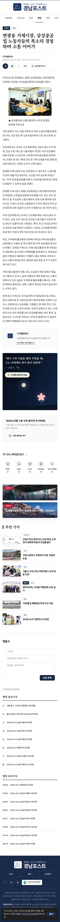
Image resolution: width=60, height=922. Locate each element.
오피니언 (20, 18)
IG (11, 882)
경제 (48, 18)
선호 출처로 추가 (19, 435)
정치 (31, 18)
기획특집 (8, 18)
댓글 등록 (47, 678)
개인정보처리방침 (29, 914)
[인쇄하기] (12, 66)
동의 (51, 914)
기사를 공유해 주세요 (19, 375)
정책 (30, 874)
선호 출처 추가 (40, 66)
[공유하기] (5, 66)
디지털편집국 (8, 56)
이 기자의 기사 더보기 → (26, 343)
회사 (11, 874)
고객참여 (48, 874)
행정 (39, 18)
